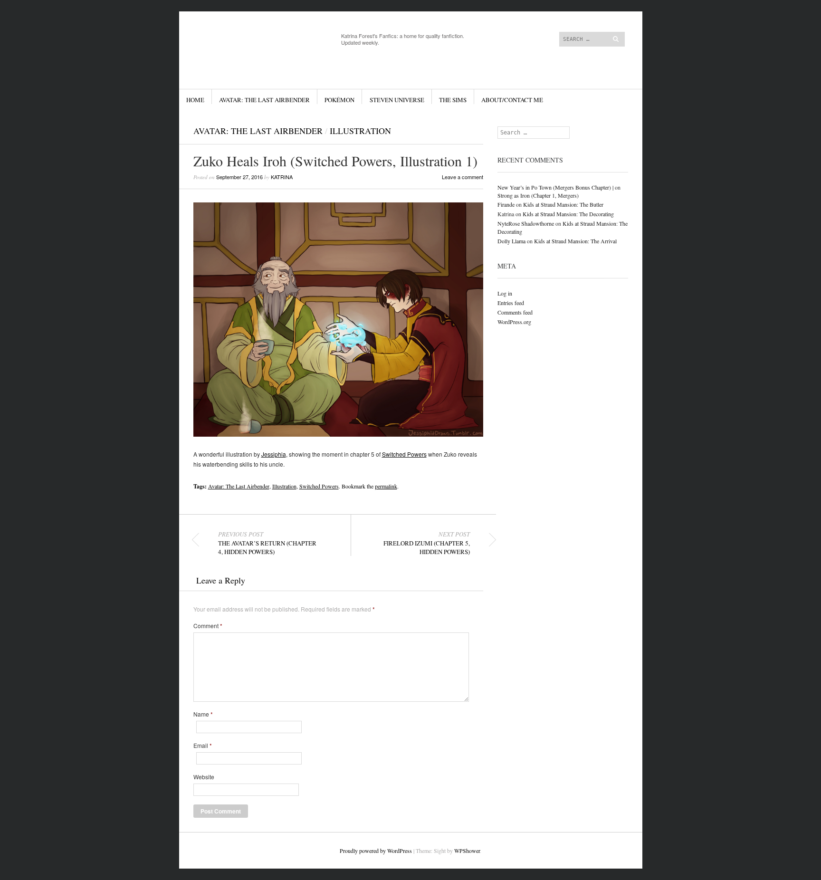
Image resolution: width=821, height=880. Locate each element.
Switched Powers (404, 454)
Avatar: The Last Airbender (264, 100)
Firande (506, 204)
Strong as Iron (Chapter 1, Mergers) (538, 195)
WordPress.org (514, 321)
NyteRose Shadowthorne (525, 223)
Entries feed (510, 302)
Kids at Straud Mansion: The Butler (563, 204)
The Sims (453, 100)
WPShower (467, 850)
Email (202, 745)
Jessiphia (273, 454)
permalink (386, 486)
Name (203, 714)
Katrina (282, 177)
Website (203, 777)
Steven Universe (397, 100)
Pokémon (339, 100)
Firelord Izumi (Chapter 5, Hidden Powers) (426, 543)
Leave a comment (462, 177)
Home (195, 100)
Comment (207, 626)
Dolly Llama (511, 241)
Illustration (360, 130)
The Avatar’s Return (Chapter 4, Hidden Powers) (267, 543)
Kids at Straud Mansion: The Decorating (568, 214)
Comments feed (515, 312)
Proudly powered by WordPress (376, 850)
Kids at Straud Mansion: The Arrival (575, 241)
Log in (504, 293)
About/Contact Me (512, 100)
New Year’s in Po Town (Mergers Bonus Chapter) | (555, 187)
